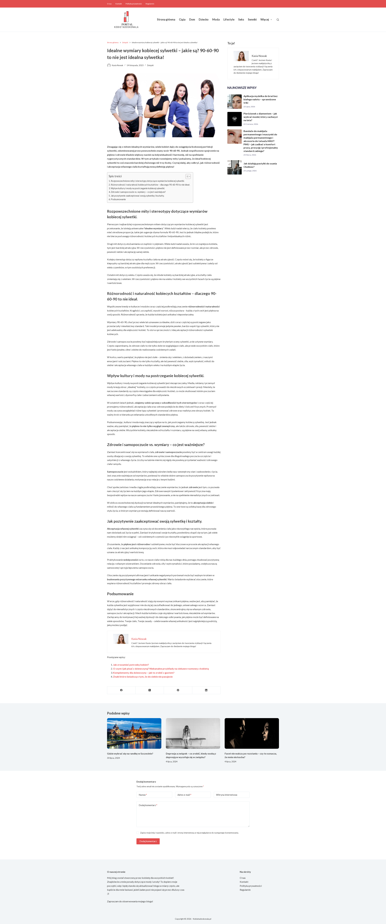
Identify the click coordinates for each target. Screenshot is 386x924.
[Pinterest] (178, 690)
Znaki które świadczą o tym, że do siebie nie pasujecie (143, 676)
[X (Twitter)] (150, 690)
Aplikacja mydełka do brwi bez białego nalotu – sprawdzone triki (261, 99)
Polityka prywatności (134, 4)
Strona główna (166, 19)
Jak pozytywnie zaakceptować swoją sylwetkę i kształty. (137, 195)
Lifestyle (228, 19)
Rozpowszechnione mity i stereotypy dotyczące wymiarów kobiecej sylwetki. (147, 181)
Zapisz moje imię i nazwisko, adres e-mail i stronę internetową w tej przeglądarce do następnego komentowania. (189, 833)
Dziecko (204, 19)
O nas (109, 4)
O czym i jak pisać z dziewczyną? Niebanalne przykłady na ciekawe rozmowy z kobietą (161, 668)
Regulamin (150, 4)
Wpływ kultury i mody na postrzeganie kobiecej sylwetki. (138, 188)
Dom (192, 19)
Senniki (252, 19)
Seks (241, 19)
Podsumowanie (118, 199)
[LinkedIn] (206, 690)
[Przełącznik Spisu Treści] (186, 176)
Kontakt (118, 4)
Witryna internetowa (226, 794)
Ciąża (182, 19)
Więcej (264, 19)
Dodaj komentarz (148, 805)
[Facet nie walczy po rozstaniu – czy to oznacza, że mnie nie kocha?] (252, 733)
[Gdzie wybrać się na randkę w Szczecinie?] (134, 733)
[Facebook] (121, 690)
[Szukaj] (278, 20)
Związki (150, 65)
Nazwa (143, 794)
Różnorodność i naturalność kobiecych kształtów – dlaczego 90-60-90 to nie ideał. (150, 184)
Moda (216, 19)
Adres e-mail (184, 794)
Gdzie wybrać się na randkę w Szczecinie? (130, 753)
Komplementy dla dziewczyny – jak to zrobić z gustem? (143, 672)
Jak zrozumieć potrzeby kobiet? (131, 664)
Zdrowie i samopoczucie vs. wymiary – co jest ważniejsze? (138, 192)
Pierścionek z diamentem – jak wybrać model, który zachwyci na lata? (261, 117)
